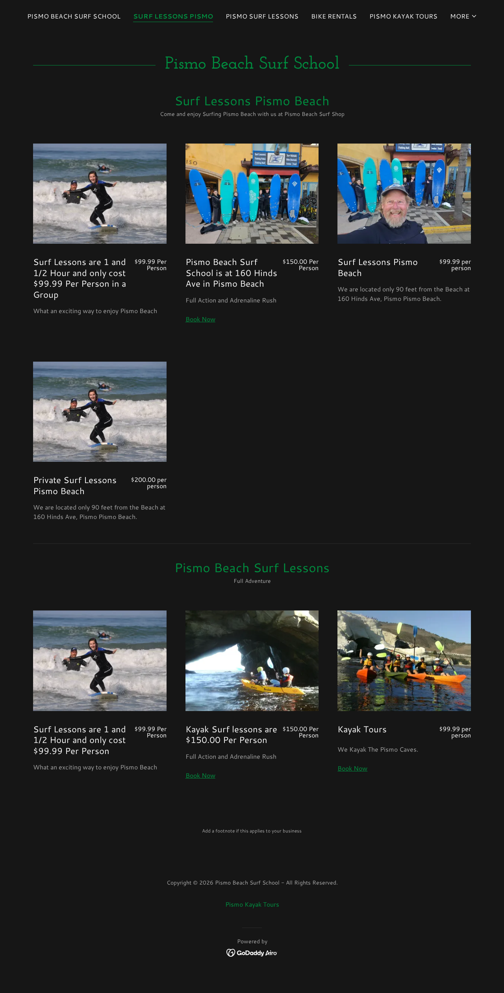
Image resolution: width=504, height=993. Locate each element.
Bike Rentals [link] (334, 16)
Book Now (200, 318)
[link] (252, 951)
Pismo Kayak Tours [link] (403, 16)
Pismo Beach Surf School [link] (73, 16)
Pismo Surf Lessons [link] (262, 16)
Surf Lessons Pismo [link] (173, 16)
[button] (463, 16)
